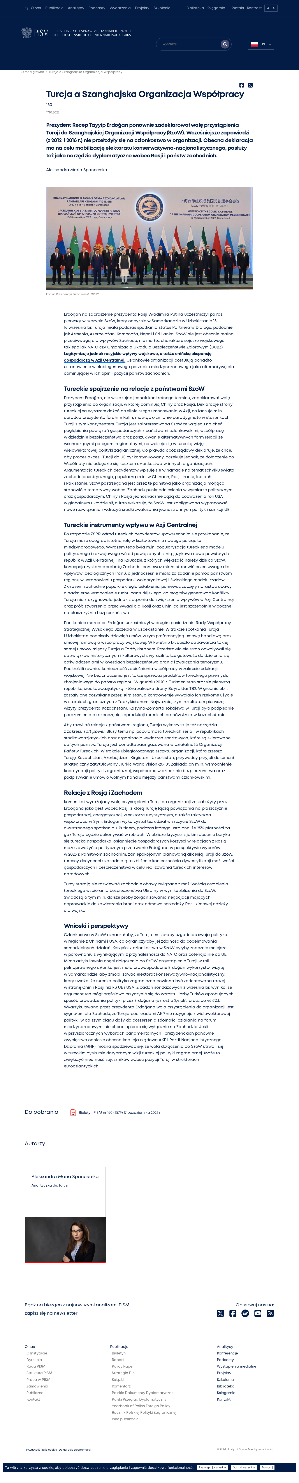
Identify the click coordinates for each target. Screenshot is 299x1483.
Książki (118, 1380)
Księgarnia (216, 8)
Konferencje (227, 1353)
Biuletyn (119, 1353)
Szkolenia (162, 8)
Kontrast (254, 8)
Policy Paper (123, 1366)
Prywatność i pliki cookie (41, 1450)
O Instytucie (36, 1353)
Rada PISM (35, 1366)
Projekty (142, 8)
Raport (118, 1360)
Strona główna (32, 72)
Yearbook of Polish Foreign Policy (141, 1406)
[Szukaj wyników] (225, 44)
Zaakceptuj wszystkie (212, 1467)
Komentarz (121, 1386)
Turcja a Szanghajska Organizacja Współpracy (85, 72)
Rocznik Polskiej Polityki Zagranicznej (144, 1412)
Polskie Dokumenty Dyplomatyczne (143, 1393)
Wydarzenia (120, 8)
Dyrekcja (34, 1360)
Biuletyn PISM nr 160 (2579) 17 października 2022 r (119, 1112)
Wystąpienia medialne (236, 1366)
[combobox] (261, 44)
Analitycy (76, 8)
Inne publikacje (125, 1419)
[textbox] (261, 44)
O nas (36, 8)
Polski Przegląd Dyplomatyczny (139, 1399)
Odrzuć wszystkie (244, 1467)
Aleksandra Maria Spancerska (76, 170)
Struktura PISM (39, 1373)
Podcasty (96, 8)
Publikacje (54, 8)
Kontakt (237, 8)
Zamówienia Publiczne (37, 1390)
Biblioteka (195, 8)
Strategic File (123, 1373)
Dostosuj (267, 1467)
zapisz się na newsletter (51, 1313)
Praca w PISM (38, 1380)
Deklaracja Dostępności (75, 1450)
